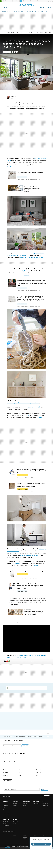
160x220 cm (10, 167)
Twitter (46, 7)
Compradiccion (6, 825)
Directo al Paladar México (36, 834)
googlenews (50, 7)
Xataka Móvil (5, 805)
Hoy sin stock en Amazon (22, 176)
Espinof (24, 805)
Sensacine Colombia (25, 838)
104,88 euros (18, 563)
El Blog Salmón (16, 821)
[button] (13, 96)
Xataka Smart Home (5, 810)
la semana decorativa (25, 661)
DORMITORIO (19, 11)
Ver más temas (7, 780)
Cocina (25, 32)
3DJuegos (15, 803)
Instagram (48, 7)
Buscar (7, 7)
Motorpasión (45, 803)
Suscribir (25, 745)
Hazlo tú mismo (39, 769)
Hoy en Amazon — (23, 475)
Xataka (4, 803)
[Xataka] (1, 1)
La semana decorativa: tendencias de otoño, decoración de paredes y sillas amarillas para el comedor (33, 613)
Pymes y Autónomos (15, 824)
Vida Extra (15, 805)
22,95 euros (40, 417)
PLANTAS (31, 11)
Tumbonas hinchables (31, 736)
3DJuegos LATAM (15, 834)
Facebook (43, 7)
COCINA (26, 11)
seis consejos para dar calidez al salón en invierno (31, 257)
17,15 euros (25, 271)
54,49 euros (26, 275)
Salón (4, 769)
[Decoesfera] (26, 5)
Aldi (50, 32)
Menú (2, 7)
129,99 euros (36, 565)
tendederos (6, 775)
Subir (45, 796)
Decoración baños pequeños (19, 736)
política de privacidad (18, 748)
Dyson (46, 32)
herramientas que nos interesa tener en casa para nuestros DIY (23, 403)
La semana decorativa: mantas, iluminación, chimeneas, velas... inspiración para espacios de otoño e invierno (33, 189)
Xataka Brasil (5, 835)
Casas (17, 661)
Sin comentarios (8, 51)
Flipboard (15, 52)
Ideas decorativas (35, 661)
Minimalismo (22, 769)
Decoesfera (5, 823)
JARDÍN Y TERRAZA (6, 11)
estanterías (5, 772)
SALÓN (13, 11)
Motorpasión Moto (45, 806)
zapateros (38, 772)
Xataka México (6, 833)
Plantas (36, 32)
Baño (21, 32)
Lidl (20, 775)
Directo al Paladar (36, 803)
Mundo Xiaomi (6, 813)
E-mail (17, 52)
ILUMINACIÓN (47, 11)
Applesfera (5, 807)
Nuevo (4, 7)
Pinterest (41, 7)
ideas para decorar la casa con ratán (31, 407)
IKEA (20, 772)
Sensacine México (25, 834)
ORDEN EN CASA (39, 11)
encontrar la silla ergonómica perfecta (30, 555)
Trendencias (5, 821)
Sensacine (25, 803)
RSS (18, 753)
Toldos (17, 32)
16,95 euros (26, 415)
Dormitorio (31, 32)
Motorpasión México (45, 834)
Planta (12, 32)
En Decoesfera (27, 185)
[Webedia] (7, 796)
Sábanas (41, 32)
